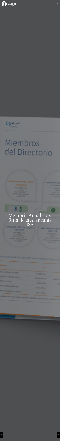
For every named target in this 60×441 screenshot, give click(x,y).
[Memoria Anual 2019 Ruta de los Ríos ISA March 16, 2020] (58, 435)
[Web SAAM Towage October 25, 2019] (1, 435)
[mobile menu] (57, 3)
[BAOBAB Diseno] (9, 3)
